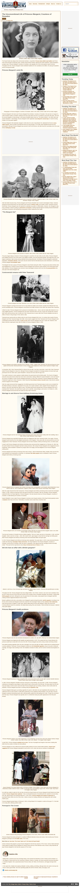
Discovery (35, 3)
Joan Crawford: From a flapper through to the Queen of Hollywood (70, 130)
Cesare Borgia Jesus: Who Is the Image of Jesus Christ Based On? (69, 98)
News (30, 3)
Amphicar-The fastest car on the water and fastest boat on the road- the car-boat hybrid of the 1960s (70, 82)
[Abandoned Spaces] (74, 884)
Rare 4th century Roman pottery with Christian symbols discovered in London (70, 102)
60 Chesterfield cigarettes (38, 646)
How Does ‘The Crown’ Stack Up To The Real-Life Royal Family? (24, 841)
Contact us (58, 3)
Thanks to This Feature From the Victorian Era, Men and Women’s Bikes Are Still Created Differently (69, 88)
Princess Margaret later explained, (14, 794)
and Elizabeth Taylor (15, 262)
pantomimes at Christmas (26, 207)
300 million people (35, 453)
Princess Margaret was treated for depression (42, 795)
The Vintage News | (13, 884)
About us (53, 3)
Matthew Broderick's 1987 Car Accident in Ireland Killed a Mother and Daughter (70, 151)
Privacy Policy (25, 884)
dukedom (5, 499)
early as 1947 (24, 320)
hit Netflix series (18, 838)
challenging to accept (10, 127)
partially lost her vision (22, 742)
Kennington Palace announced (20, 541)
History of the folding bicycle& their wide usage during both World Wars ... (70, 147)
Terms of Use (32, 884)
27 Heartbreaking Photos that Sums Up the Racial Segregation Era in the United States (70, 169)
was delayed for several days (42, 118)
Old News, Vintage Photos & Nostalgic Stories (13, 9)
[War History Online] (71, 884)
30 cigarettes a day (33, 687)
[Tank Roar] (76, 884)
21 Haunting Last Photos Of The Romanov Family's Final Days (69, 155)
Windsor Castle (34, 204)
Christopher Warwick (12, 260)
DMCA (19, 884)
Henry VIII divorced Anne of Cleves (31, 544)
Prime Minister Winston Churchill (37, 380)
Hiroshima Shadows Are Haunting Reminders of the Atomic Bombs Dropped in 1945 (69, 93)
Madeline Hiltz (10, 20)
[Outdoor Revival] (73, 884)
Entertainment (41, 3)
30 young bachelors (50, 268)
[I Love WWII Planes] (77, 884)
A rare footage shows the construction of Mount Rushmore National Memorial (69, 126)
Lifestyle (48, 3)
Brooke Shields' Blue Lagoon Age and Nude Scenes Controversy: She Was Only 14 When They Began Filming (70, 178)
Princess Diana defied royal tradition (43, 61)
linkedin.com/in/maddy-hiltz (11, 870)
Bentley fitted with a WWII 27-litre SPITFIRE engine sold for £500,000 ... (70, 115)
